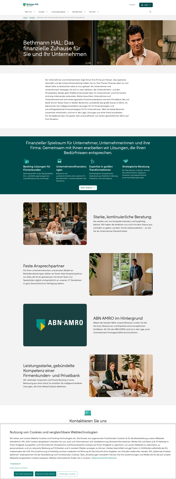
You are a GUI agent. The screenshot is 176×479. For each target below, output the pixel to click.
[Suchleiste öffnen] (150, 12)
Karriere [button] (92, 12)
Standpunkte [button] (77, 12)
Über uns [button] (28, 12)
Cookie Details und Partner (19, 468)
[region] (88, 451)
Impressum (15, 463)
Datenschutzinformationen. (104, 458)
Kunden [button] (42, 12)
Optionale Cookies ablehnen (45, 474)
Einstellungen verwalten (67, 474)
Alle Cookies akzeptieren (23, 474)
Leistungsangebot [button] (58, 12)
